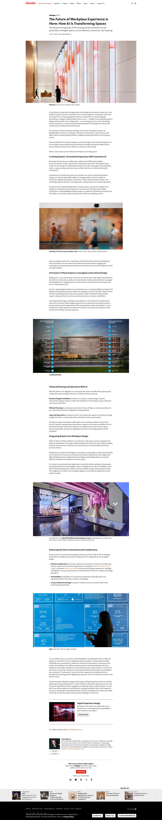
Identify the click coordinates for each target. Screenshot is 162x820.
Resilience (78, 809)
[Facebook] (91, 780)
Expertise (57, 3)
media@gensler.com (75, 729)
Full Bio (54, 751)
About (85, 3)
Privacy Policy (69, 817)
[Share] (132, 3)
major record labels (71, 568)
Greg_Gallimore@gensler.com (75, 749)
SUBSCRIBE (81, 772)
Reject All (110, 816)
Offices (78, 3)
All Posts (54, 753)
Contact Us (100, 3)
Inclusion (67, 809)
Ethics (72, 809)
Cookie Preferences (127, 816)
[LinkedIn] (70, 780)
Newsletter (59, 809)
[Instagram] (81, 780)
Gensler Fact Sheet (37, 809)
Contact (28, 809)
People (72, 3)
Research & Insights (45, 3)
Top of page (130, 809)
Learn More (83, 715)
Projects (65, 3)
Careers (92, 3)
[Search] (135, 3)
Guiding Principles (49, 809)
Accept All (97, 816)
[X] (86, 780)
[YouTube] (75, 780)
